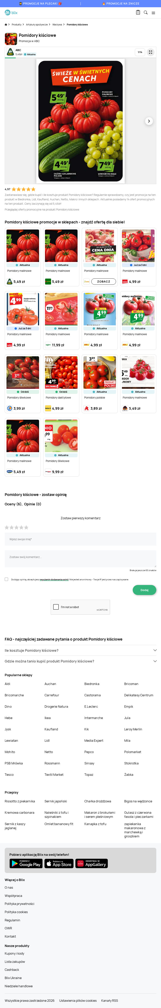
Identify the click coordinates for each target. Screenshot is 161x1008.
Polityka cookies (16, 912)
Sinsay (89, 763)
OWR (8, 928)
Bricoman (131, 684)
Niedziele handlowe (19, 986)
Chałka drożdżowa (97, 801)
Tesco (9, 774)
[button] (80, 650)
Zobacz (103, 281)
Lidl (47, 740)
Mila (127, 740)
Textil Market (54, 774)
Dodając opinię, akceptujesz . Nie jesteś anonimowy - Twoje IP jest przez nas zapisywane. (70, 579)
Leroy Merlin (133, 729)
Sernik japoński (56, 801)
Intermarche (93, 718)
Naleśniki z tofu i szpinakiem (57, 814)
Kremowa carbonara (19, 812)
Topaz (88, 774)
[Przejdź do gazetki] (151, 52)
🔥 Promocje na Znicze (120, 3)
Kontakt (10, 936)
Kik (86, 729)
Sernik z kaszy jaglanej (15, 826)
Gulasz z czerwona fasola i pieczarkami (138, 814)
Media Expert (93, 740)
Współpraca (13, 896)
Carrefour (52, 695)
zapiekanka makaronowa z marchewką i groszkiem (134, 830)
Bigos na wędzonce (138, 801)
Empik (128, 706)
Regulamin (12, 920)
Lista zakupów (15, 961)
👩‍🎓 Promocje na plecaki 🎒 (40, 3)
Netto (49, 752)
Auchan (50, 684)
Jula (127, 718)
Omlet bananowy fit (59, 824)
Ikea (48, 718)
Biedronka (91, 684)
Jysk (8, 729)
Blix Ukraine (13, 978)
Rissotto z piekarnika (20, 801)
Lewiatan (11, 740)
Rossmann (52, 763)
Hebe (8, 718)
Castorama (92, 695)
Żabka (128, 774)
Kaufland (51, 729)
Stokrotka (131, 763)
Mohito (10, 752)
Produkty (16, 24)
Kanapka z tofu (95, 824)
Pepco (89, 752)
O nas (9, 887)
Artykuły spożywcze (37, 24)
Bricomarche (14, 695)
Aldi (7, 684)
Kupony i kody (14, 953)
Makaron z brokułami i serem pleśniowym (99, 814)
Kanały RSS (109, 1000)
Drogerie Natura (56, 706)
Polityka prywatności (19, 904)
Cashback (12, 970)
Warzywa (57, 24)
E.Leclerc (91, 706)
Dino (8, 706)
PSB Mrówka (14, 763)
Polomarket (132, 752)
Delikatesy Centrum (139, 695)
